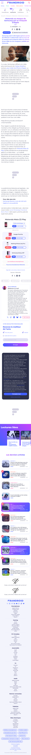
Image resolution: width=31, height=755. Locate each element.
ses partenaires (21, 385)
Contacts (15, 746)
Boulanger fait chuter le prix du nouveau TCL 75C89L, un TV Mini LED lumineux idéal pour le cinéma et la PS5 (18, 539)
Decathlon (15, 721)
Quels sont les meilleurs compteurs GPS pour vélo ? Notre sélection (17, 485)
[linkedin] (14, 317)
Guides (13, 6)
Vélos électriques (15, 718)
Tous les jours (9, 332)
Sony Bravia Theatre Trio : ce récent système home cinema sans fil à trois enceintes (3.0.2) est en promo (18, 561)
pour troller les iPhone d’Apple (16, 68)
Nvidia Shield (15, 628)
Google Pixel (15, 609)
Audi (15, 650)
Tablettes (15, 706)
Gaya (15, 722)
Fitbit (15, 698)
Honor (15, 641)
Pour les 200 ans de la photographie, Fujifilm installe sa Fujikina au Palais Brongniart (13, 443)
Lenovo (15, 639)
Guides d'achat (13, 482)
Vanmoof (15, 727)
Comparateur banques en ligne (10, 738)
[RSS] (14, 603)
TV (15, 663)
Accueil (3, 16)
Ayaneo (15, 623)
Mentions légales (15, 744)
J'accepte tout (16, 394)
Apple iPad (15, 708)
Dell (15, 638)
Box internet (25, 738)
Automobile (15, 648)
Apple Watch (15, 697)
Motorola (14, 16)
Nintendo (15, 627)
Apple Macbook (15, 637)
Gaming (15, 620)
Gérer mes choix (15, 397)
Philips (15, 669)
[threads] (20, 317)
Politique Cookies (15, 748)
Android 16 (22, 735)
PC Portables (15, 634)
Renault (15, 657)
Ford (15, 653)
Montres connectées (15, 693)
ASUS (15, 622)
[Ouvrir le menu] (2, 2)
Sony (15, 671)
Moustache (15, 723)
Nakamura (15, 725)
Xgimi (15, 674)
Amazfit (16, 695)
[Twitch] (19, 603)
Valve (15, 631)
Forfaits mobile (23, 730)
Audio (15, 678)
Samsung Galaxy (15, 614)
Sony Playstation (15, 629)
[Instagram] (10, 603)
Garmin (15, 699)
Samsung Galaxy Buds (15, 686)
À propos (15, 745)
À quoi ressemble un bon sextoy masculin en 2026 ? (18, 495)
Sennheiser (15, 688)
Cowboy (15, 719)
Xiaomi (15, 617)
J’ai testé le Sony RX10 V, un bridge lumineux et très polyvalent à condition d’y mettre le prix (17, 507)
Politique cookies (19, 391)
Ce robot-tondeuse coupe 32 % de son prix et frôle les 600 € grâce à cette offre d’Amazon (18, 474)
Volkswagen (15, 660)
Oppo (15, 613)
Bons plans (19, 6)
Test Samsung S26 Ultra (15, 741)
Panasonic (15, 667)
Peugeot (15, 656)
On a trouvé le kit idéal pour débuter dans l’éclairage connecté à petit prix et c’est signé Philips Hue (17, 518)
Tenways (15, 726)
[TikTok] (21, 603)
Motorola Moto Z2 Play (15, 219)
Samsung (16, 280)
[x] (8, 317)
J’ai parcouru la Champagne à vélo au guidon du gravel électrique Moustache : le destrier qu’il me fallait (18, 550)
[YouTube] (17, 603)
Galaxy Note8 (19, 66)
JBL (15, 684)
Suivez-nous (7, 32)
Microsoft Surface (15, 643)
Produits (6, 280)
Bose (15, 681)
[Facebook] (12, 603)
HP (15, 642)
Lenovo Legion (15, 624)
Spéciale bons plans (10, 335)
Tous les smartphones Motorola (15, 264)
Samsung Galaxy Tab (15, 713)
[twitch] (11, 317)
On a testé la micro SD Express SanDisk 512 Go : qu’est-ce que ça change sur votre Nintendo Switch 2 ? (19, 529)
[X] (7, 603)
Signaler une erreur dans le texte (15, 270)
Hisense (15, 665)
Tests (7, 6)
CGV (15, 750)
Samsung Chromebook (15, 645)
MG (15, 655)
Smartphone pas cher (10, 732)
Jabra (15, 683)
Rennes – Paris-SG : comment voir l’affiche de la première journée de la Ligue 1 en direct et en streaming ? (19, 572)
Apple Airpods (15, 680)
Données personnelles (15, 749)
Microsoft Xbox (15, 626)
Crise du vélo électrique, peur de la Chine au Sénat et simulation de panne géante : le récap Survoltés (19, 464)
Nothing (15, 685)
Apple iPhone (15, 608)
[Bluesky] (24, 603)
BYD (15, 651)
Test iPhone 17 (23, 732)
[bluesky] (17, 317)
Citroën (15, 652)
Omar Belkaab (12, 286)
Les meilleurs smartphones (15, 261)
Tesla (15, 659)
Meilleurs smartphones (10, 730)
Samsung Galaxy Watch (16, 702)
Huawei (15, 610)
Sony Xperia (16, 615)
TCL (15, 673)
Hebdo (26, 332)
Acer (15, 636)
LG (15, 666)
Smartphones (15, 606)
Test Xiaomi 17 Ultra (11, 735)
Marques (8, 16)
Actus (2, 6)
